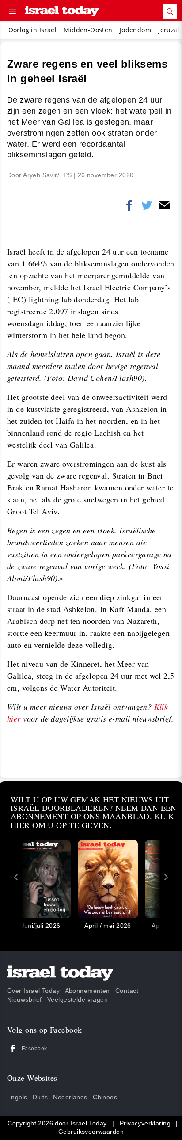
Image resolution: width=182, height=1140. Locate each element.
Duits (40, 1097)
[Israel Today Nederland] (62, 12)
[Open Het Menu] (12, 11)
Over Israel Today (33, 990)
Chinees (105, 1097)
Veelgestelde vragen (77, 999)
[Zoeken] (169, 11)
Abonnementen (87, 990)
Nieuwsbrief (24, 999)
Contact (126, 990)
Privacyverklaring (145, 1123)
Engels (17, 1097)
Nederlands (70, 1097)
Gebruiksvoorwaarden (91, 1131)
